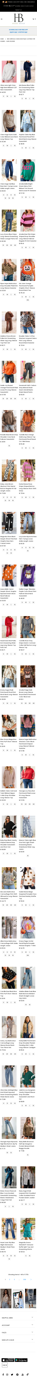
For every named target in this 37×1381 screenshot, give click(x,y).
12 (5, 198)
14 (9, 198)
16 (13, 198)
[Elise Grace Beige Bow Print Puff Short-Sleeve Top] (9, 726)
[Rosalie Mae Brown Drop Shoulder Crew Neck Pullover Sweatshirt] (9, 421)
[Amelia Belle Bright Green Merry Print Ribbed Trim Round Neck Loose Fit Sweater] (28, 170)
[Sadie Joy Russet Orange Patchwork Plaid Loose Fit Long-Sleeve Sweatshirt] (9, 372)
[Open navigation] (3, 19)
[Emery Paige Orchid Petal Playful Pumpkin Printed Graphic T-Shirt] (28, 927)
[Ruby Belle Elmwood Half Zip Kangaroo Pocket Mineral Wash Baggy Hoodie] (28, 1128)
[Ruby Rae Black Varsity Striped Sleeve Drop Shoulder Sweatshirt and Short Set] (9, 827)
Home (2, 39)
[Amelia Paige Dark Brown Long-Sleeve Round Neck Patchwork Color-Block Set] (28, 676)
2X (7, 245)
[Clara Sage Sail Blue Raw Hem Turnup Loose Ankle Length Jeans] (9, 170)
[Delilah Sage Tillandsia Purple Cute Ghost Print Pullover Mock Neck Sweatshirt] (28, 575)
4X (15, 245)
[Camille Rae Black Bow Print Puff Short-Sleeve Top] (9, 978)
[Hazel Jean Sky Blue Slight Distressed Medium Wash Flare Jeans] (9, 1229)
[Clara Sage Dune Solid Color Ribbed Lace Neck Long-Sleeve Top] (9, 121)
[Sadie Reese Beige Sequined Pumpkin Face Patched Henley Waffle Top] (28, 878)
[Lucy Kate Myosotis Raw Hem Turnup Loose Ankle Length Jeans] (28, 523)
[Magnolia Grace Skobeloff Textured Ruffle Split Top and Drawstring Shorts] (28, 1229)
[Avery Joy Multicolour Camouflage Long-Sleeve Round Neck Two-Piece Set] (9, 1027)
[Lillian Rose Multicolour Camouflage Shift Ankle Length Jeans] (9, 927)
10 (14, 195)
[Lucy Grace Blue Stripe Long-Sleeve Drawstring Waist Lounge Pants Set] (9, 221)
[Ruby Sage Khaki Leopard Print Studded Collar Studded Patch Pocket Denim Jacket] (28, 1177)
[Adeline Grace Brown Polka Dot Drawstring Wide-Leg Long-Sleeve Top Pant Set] (9, 322)
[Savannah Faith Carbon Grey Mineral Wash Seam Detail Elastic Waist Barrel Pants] (28, 372)
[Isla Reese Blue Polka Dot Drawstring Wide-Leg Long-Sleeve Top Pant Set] (28, 72)
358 (24, 1279)
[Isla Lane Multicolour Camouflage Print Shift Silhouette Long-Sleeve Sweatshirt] (9, 878)
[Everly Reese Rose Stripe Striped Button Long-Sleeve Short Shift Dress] (28, 470)
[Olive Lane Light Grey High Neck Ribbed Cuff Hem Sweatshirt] (9, 72)
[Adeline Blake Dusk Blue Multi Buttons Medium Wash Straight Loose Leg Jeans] (28, 978)
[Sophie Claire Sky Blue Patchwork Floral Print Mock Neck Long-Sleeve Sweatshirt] (28, 121)
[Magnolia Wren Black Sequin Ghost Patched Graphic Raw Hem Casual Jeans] (9, 523)
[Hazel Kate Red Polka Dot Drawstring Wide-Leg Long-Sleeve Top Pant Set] (9, 627)
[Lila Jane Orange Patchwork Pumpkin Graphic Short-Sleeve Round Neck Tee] (28, 270)
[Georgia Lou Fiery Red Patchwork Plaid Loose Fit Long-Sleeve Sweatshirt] (28, 777)
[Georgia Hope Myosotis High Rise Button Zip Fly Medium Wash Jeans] (9, 1128)
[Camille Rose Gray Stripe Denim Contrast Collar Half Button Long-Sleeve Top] (28, 627)
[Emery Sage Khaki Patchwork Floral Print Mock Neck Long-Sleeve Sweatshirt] (9, 676)
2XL (28, 300)
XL (14, 96)
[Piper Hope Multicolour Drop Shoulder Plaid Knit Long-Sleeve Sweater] (9, 270)
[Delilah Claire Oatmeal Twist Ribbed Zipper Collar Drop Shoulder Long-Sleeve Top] (9, 777)
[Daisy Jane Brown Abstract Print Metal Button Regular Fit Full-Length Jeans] (9, 470)
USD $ (5, 1365)
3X (11, 245)
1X (3, 245)
